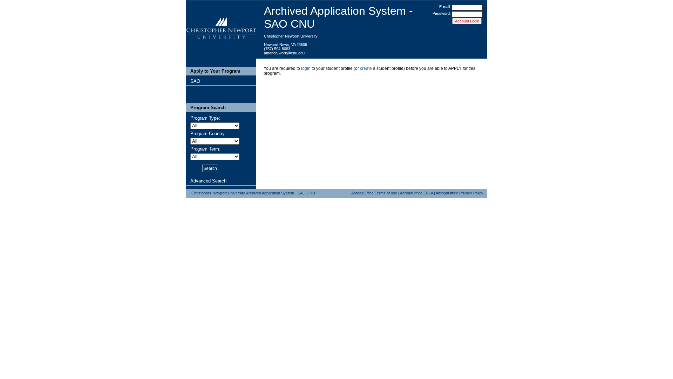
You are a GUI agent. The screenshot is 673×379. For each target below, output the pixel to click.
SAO (195, 81)
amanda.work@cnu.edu (284, 53)
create (366, 68)
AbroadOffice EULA (416, 193)
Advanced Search (208, 181)
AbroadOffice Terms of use (374, 193)
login (306, 68)
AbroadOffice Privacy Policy (459, 193)
